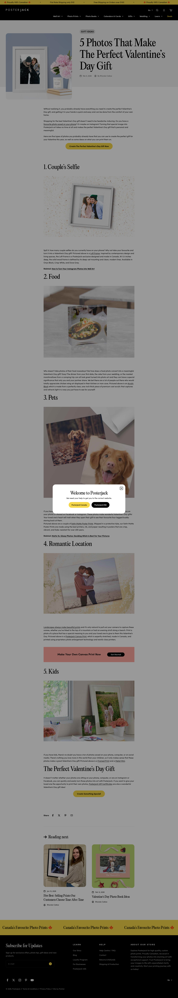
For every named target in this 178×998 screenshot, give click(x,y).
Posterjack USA (100, 505)
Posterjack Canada (79, 505)
